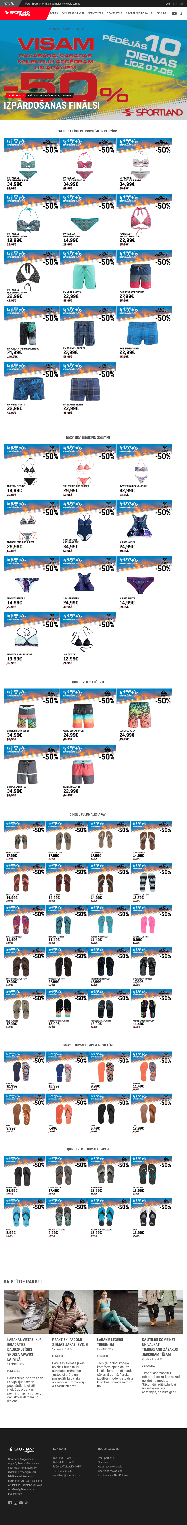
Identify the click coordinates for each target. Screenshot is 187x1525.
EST (175, 3)
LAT (168, 3)
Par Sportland (106, 1458)
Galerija (54, 29)
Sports (53, 13)
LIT (181, 3)
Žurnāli (79, 29)
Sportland (103, 1462)
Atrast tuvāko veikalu (110, 1466)
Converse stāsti (73, 13)
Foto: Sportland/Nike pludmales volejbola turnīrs (52, 3)
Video (66, 29)
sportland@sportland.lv (66, 1475)
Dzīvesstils (114, 13)
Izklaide (161, 13)
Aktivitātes (95, 13)
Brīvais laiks (36, 95)
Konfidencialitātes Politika (113, 1475)
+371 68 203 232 (62, 1470)
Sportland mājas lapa (110, 1470)
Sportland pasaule (139, 13)
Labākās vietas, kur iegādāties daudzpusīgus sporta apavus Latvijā (24, 1349)
